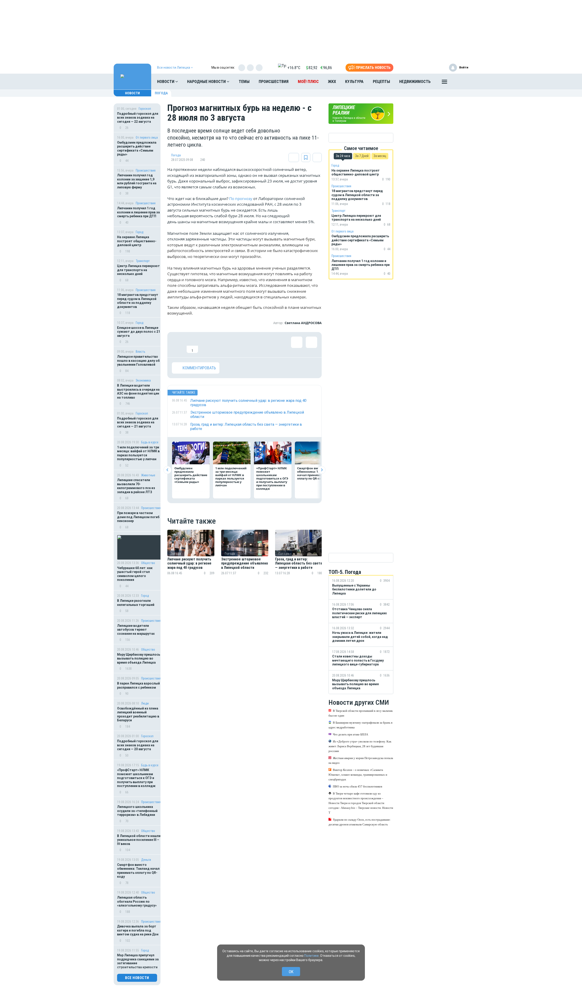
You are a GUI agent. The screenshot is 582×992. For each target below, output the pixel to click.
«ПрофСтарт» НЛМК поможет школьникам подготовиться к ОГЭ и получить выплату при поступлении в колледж (136, 778)
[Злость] (251, 345)
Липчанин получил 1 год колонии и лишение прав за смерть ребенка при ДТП (138, 212)
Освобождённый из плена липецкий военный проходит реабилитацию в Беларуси (138, 714)
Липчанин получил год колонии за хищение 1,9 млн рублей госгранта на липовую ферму (136, 181)
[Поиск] (460, 82)
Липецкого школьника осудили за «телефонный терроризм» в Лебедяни (137, 811)
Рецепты (381, 81)
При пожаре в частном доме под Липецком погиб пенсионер (138, 517)
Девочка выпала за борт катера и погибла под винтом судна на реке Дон (137, 930)
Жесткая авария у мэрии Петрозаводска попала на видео (361, 760)
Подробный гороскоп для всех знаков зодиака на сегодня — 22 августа (137, 117)
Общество (148, 563)
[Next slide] (322, 470)
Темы (244, 81)
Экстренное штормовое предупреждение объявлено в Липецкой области (244, 563)
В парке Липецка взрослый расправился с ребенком (138, 685)
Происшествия (273, 81)
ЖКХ (332, 81)
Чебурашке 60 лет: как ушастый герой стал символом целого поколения (135, 574)
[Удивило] (222, 345)
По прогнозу (240, 198)
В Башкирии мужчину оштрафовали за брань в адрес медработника (360, 725)
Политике (311, 955)
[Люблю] (207, 345)
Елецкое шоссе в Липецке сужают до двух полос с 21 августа (138, 331)
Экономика (143, 380)
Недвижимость (415, 81)
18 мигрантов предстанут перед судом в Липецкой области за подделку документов (137, 301)
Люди (145, 703)
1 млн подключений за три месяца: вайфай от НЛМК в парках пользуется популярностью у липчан (138, 453)
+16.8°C (293, 67)
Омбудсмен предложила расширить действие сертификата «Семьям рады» (136, 148)
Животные (148, 475)
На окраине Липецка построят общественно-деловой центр (136, 241)
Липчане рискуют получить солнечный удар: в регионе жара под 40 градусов (189, 563)
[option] (190, 558)
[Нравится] (177, 345)
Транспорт (143, 261)
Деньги (146, 860)
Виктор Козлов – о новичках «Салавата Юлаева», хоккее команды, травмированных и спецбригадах (358, 774)
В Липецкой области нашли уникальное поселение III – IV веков (139, 840)
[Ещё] (444, 83)
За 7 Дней (362, 156)
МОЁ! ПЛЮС (308, 81)
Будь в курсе (149, 442)
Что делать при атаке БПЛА (350, 734)
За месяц (380, 156)
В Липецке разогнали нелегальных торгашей (135, 603)
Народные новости (207, 81)
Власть (140, 351)
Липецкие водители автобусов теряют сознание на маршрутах (136, 629)
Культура (354, 81)
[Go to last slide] (167, 470)
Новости (166, 81)
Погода (161, 93)
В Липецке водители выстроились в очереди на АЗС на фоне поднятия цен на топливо (138, 391)
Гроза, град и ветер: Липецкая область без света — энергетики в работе (298, 563)
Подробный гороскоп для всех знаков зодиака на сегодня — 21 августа (137, 422)
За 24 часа (343, 156)
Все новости (137, 978)
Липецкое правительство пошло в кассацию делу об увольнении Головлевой (138, 360)
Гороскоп (145, 108)
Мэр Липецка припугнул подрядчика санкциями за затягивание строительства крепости (138, 961)
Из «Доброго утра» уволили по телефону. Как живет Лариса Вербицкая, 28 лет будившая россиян (360, 746)
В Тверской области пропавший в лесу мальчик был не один (361, 713)
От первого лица (147, 137)
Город (139, 232)
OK (291, 971)
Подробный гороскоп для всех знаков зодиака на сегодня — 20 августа (137, 745)
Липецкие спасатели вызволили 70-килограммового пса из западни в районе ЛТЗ (136, 486)
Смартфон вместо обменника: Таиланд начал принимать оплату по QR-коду (138, 871)
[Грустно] (236, 345)
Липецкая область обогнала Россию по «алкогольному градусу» (137, 901)
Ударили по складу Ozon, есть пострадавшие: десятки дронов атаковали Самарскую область (360, 822)
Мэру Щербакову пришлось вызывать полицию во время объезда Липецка (138, 658)
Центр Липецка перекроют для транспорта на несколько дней (138, 270)
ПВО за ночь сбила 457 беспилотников (357, 786)
